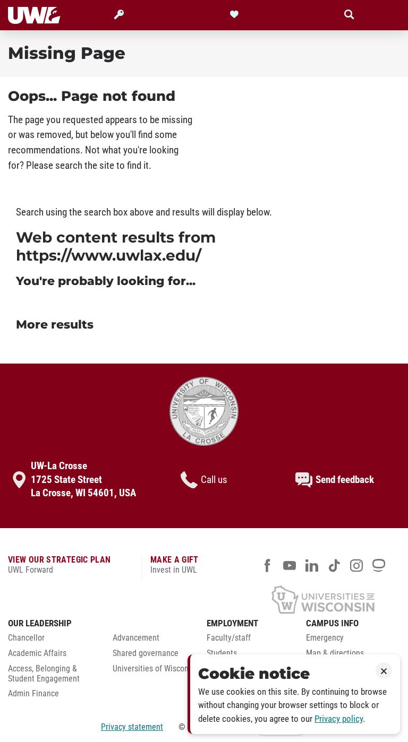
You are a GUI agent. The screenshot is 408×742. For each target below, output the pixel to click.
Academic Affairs (37, 653)
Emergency (325, 638)
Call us (214, 480)
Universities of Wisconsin (156, 669)
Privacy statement (132, 727)
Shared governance (145, 653)
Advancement (136, 638)
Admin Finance (33, 693)
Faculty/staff (229, 638)
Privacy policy (338, 719)
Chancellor (26, 638)
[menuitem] (52, 641)
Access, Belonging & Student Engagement (44, 674)
